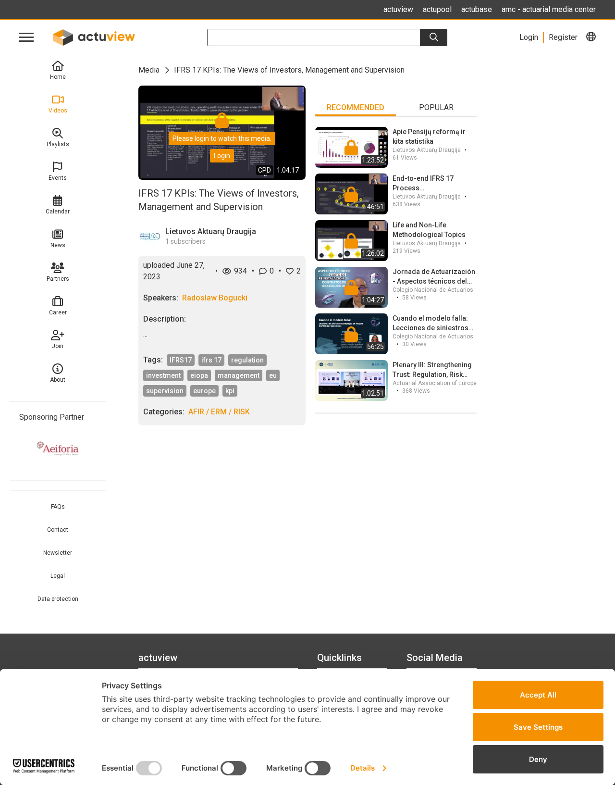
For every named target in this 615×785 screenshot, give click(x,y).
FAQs (58, 506)
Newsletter (57, 552)
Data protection (57, 599)
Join (57, 346)
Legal (57, 576)
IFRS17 (181, 360)
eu (273, 375)
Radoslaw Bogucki (214, 297)
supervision (165, 391)
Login (222, 156)
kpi (229, 391)
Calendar (58, 211)
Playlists (58, 144)
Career (58, 312)
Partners (58, 278)
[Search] (433, 37)
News (57, 245)
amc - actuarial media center (549, 9)
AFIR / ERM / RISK (219, 411)
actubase (476, 9)
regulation (247, 360)
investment (163, 375)
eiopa (199, 375)
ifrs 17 (211, 360)
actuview (398, 9)
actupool (437, 9)
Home (58, 77)
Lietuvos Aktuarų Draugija (210, 231)
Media (149, 70)
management (238, 375)
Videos (58, 110)
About (57, 379)
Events (58, 177)
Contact (57, 529)
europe (204, 391)
